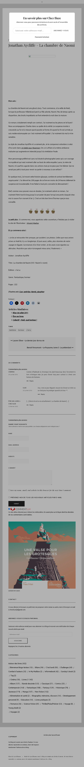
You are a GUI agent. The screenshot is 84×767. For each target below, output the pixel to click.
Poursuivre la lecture (42, 37)
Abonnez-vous (61, 30)
